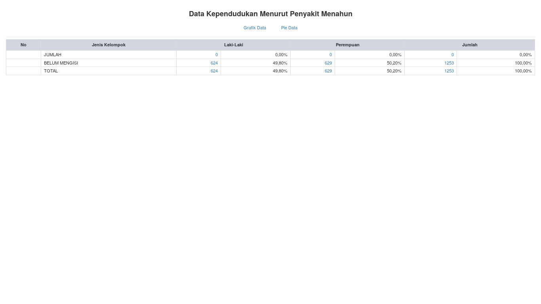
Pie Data (289, 27)
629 (328, 62)
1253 (449, 62)
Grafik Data (255, 27)
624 (214, 62)
